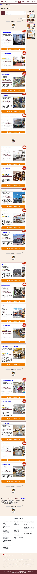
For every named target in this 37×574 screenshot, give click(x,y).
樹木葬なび (4, 533)
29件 (8, 58)
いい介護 (25, 524)
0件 (6, 311)
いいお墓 (4, 529)
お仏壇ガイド (29, 2)
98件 (8, 330)
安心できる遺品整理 (16, 531)
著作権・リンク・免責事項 (22, 571)
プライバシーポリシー (15, 571)
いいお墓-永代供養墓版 (6, 531)
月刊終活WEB (4, 549)
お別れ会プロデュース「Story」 (28, 533)
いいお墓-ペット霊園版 (6, 532)
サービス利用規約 (9, 571)
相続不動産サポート (16, 530)
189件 (9, 174)
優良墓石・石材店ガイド (6, 537)
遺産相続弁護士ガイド (16, 525)
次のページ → (23, 498)
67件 (8, 448)
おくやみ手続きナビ (5, 547)
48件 (8, 216)
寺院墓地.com (4, 536)
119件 (8, 79)
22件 (7, 353)
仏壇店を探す (23, 2)
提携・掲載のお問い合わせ (30, 571)
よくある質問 (34, 2)
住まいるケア (26, 525)
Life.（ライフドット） (5, 530)
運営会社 (5, 571)
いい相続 (15, 523)
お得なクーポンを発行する (14, 49)
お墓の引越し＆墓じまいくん (6, 538)
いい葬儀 (4, 523)
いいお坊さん (4, 524)
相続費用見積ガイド (16, 524)
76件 (8, 407)
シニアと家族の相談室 (5, 548)
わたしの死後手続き (16, 532)
